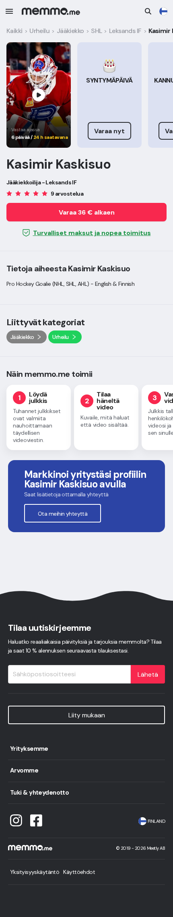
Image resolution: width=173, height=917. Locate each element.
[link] (163, 11)
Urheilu (39, 31)
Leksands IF (125, 31)
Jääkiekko (70, 31)
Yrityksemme (29, 749)
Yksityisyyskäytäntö (34, 872)
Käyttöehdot (79, 872)
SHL (96, 31)
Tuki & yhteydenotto (39, 793)
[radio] (9, 193)
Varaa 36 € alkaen (87, 212)
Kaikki (14, 31)
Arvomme (24, 770)
